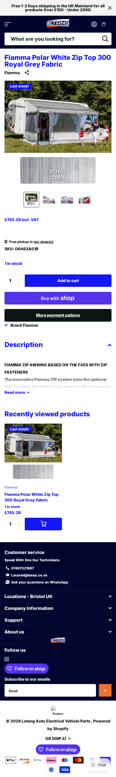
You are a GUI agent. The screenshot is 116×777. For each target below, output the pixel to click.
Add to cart (68, 280)
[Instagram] (7, 659)
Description (24, 344)
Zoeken (105, 39)
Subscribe (105, 690)
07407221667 (22, 568)
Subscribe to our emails (27, 679)
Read (15, 392)
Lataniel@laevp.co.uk (29, 575)
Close (110, 8)
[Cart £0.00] (105, 24)
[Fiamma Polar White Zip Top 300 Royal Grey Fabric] (33, 452)
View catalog (8, 24)
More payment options (58, 315)
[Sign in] (94, 24)
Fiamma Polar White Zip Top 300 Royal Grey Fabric (32, 497)
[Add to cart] (43, 524)
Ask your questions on (39, 582)
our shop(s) (43, 242)
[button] (101, 134)
